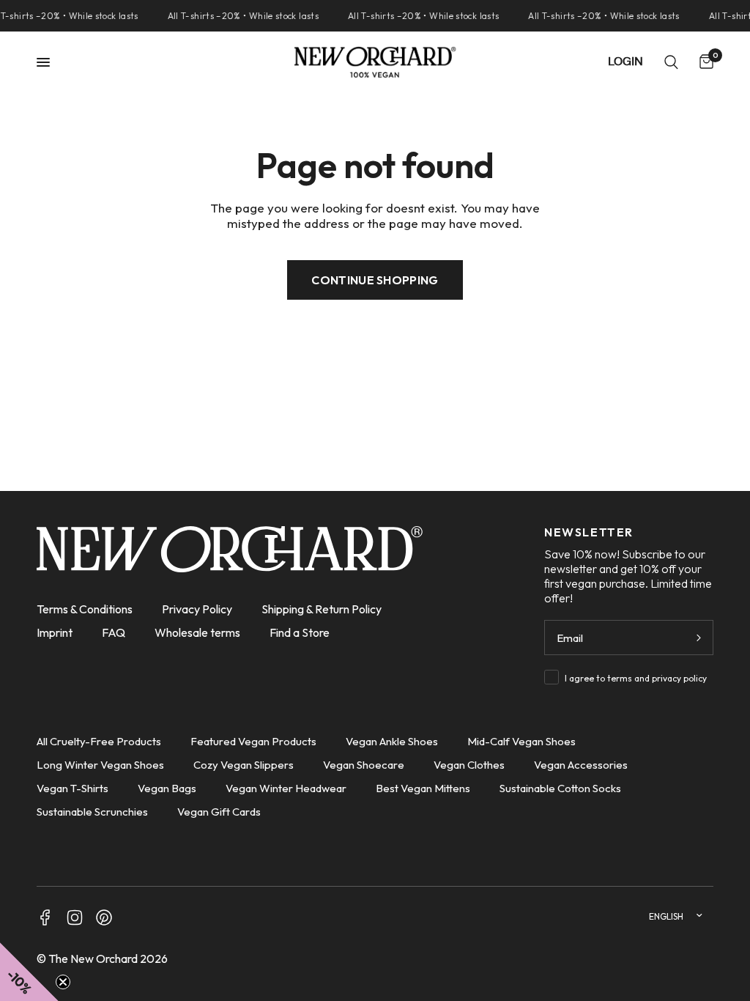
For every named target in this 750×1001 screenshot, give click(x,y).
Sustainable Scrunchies (92, 812)
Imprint (55, 632)
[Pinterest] (104, 917)
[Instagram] (74, 917)
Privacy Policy (197, 609)
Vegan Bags (167, 788)
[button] (29, 971)
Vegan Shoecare (363, 765)
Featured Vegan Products (253, 741)
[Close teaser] (63, 982)
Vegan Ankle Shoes (392, 741)
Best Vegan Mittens (423, 788)
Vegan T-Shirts (72, 788)
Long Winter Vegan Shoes (100, 765)
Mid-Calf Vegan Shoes (521, 741)
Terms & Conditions (85, 609)
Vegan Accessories (581, 765)
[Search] (671, 62)
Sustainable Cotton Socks (560, 788)
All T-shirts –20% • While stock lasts (239, 15)
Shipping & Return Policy (321, 609)
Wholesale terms (197, 632)
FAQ (113, 632)
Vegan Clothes (469, 765)
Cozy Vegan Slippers (243, 765)
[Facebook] (45, 917)
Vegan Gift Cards (219, 812)
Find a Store (300, 632)
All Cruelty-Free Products (99, 741)
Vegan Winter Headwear (286, 788)
